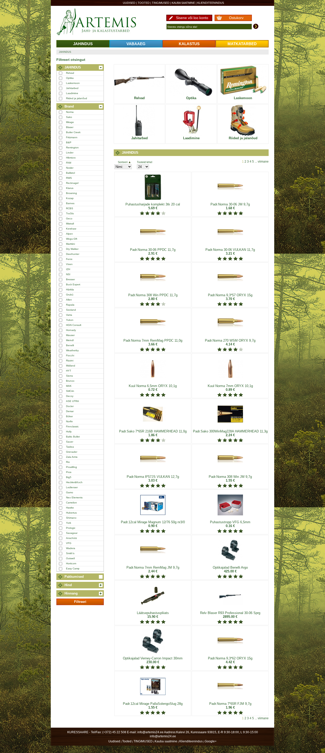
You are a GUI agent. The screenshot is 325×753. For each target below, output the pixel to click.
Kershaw (71, 228)
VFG (68, 543)
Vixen (69, 264)
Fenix (69, 259)
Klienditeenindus (210, 2)
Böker (69, 416)
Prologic (70, 528)
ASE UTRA (72, 401)
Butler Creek (73, 132)
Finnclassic (72, 426)
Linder (69, 152)
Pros (68, 472)
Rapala (70, 304)
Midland (70, 365)
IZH (68, 269)
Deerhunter (72, 254)
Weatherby (72, 350)
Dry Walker (72, 249)
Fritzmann (71, 137)
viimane (263, 161)
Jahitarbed (72, 88)
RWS (69, 178)
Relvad (70, 73)
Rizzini (69, 360)
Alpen (69, 233)
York (68, 522)
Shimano (71, 517)
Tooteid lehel (144, 162)
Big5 (68, 477)
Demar (70, 411)
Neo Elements (74, 497)
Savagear (71, 533)
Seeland (71, 309)
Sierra (69, 375)
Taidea (70, 446)
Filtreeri (80, 602)
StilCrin (70, 391)
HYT (68, 370)
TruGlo (70, 213)
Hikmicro (71, 157)
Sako (69, 117)
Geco (69, 218)
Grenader (71, 451)
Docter (70, 406)
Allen (69, 299)
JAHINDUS (83, 44)
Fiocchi (70, 355)
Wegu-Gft (71, 238)
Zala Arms (71, 457)
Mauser (70, 335)
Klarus (69, 188)
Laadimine (72, 93)
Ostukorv (236, 18)
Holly (69, 431)
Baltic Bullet (73, 436)
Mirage (70, 122)
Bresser (70, 279)
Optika (70, 78)
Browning (71, 193)
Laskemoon (73, 83)
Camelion (71, 502)
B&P (68, 142)
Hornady (71, 330)
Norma (70, 112)
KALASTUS (189, 44)
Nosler (69, 167)
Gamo (69, 492)
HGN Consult (73, 325)
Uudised (129, 2)
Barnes (70, 203)
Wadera (70, 548)
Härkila (70, 289)
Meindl (70, 340)
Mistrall (70, 223)
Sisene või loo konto (192, 18)
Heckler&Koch (74, 482)
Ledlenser (72, 487)
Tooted (144, 2)
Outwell (70, 558)
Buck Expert (73, 284)
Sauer (69, 441)
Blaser (69, 127)
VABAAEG (135, 44)
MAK (69, 385)
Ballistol (70, 172)
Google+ (211, 741)
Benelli (70, 345)
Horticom (71, 563)
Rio (68, 462)
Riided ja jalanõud (76, 98)
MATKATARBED (242, 44)
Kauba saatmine (183, 2)
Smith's (70, 553)
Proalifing (71, 467)
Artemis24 (102, 22)
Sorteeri (122, 162)
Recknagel (72, 183)
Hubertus (71, 512)
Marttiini (70, 243)
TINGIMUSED (160, 2)
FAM (68, 162)
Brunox (70, 380)
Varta (69, 314)
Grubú (69, 294)
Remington (72, 147)
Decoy (69, 396)
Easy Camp (72, 568)
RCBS (69, 208)
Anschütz (71, 538)
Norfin (69, 421)
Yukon (69, 320)
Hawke (70, 507)
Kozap (70, 198)
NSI (68, 274)
